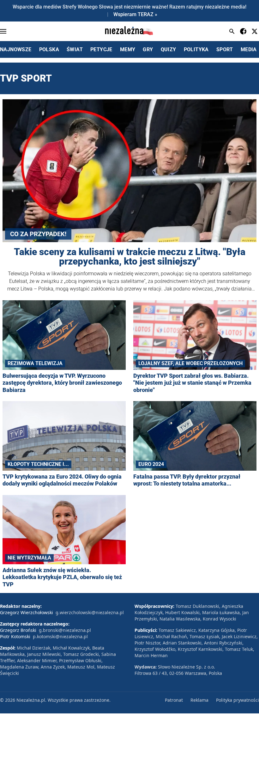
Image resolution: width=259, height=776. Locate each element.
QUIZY (168, 49)
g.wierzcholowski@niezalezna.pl (90, 612)
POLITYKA (196, 49)
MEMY (128, 49)
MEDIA (249, 49)
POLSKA (49, 49)
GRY (148, 49)
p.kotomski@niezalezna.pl (60, 636)
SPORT (224, 49)
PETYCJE (101, 49)
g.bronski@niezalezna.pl (65, 630)
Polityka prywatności (237, 700)
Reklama (199, 700)
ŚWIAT (75, 49)
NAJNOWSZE (16, 49)
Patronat (174, 700)
